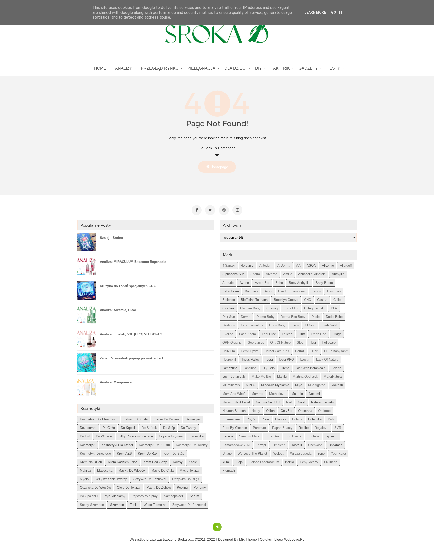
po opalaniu (89, 496)
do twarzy (188, 428)
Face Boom (247, 334)
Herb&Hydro (249, 351)
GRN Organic (232, 342)
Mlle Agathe (316, 385)
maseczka (104, 470)
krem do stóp (174, 453)
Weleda (278, 453)
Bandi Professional (291, 291)
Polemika (315, 419)
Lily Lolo (268, 368)
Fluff (301, 334)
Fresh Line (318, 334)
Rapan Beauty (282, 428)
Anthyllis (338, 274)
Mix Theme (248, 539)
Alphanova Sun (233, 274)
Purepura (259, 428)
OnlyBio (286, 411)
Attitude (228, 283)
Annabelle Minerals (312, 274)
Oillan (270, 411)
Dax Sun (228, 317)
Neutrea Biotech (234, 411)
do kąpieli (128, 428)
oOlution (330, 462)
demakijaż (193, 419)
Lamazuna (229, 368)
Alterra (255, 274)
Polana (297, 419)
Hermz (300, 351)
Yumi (226, 462)
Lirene (285, 368)
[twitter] (210, 210)
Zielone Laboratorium (264, 462)
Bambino (251, 291)
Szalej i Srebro (111, 238)
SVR (337, 428)
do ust (85, 436)
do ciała (108, 428)
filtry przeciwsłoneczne (135, 436)
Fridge (336, 334)
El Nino (310, 325)
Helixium (228, 351)
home (100, 68)
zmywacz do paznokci (189, 505)
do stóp (169, 428)
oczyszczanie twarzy (111, 479)
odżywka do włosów (95, 487)
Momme (257, 394)
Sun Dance (293, 436)
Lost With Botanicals (310, 368)
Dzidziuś (228, 325)
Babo (279, 283)
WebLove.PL (294, 539)
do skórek (149, 428)
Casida (322, 300)
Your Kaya (338, 453)
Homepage (218, 167)
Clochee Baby (250, 308)
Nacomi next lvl (268, 402)
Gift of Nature (280, 342)
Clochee (228, 308)
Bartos (316, 291)
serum (194, 496)
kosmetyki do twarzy (192, 445)
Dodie (315, 317)
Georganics (256, 342)
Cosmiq (272, 308)
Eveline (227, 334)
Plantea (280, 419)
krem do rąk (147, 453)
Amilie (287, 274)
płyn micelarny (114, 496)
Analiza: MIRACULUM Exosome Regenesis (133, 262)
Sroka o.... (186, 539)
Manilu (282, 376)
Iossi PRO (286, 359)
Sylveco (331, 436)
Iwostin (305, 359)
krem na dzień (91, 462)
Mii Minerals (231, 385)
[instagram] (237, 210)
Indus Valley (251, 359)
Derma (245, 317)
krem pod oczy (155, 462)
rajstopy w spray (144, 496)
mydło (84, 479)
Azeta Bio (262, 283)
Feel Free (269, 334)
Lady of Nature (327, 359)
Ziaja (239, 462)
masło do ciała (162, 470)
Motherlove (277, 394)
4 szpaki (228, 265)
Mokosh (337, 385)
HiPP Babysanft (336, 351)
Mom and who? (233, 394)
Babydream (230, 291)
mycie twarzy (190, 470)
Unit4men (335, 445)
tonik (134, 505)
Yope (321, 453)
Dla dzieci (235, 68)
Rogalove (321, 428)
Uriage (227, 453)
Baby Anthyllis (299, 283)
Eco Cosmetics (252, 325)
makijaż (85, 470)
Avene (244, 283)
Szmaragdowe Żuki (236, 445)
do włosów (104, 436)
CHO (307, 300)
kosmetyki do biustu (154, 445)
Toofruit (296, 445)
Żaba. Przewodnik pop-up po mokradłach (132, 358)
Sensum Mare (249, 436)
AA (298, 265)
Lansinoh (249, 368)
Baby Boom (324, 283)
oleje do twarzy (129, 487)
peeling (182, 487)
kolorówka (196, 436)
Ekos (295, 325)
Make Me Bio (261, 376)
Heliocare (329, 342)
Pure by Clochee (234, 428)
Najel (301, 402)
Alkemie (328, 265)
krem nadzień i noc (122, 462)
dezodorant (88, 428)
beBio (289, 462)
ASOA (311, 265)
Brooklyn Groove (286, 300)
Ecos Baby (277, 325)
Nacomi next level (236, 402)
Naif (289, 402)
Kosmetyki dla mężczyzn (98, 419)
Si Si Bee (272, 436)
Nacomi (314, 394)
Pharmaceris (231, 419)
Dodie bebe (334, 317)
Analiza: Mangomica (116, 382)
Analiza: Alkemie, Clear (118, 310)
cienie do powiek (166, 419)
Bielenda (228, 300)
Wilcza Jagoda (300, 453)
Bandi (268, 291)
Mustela (297, 394)
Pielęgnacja (201, 68)
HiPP (314, 351)
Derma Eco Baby (293, 317)
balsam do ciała (135, 419)
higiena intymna (171, 436)
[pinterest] (224, 210)
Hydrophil (229, 359)
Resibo (304, 428)
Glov (300, 342)
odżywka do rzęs (185, 479)
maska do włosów (131, 470)
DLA (334, 308)
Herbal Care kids (276, 351)
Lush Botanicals (234, 376)
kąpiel (193, 462)
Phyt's (251, 419)
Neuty (256, 411)
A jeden (265, 265)
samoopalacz (174, 496)
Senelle (227, 436)
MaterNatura (333, 376)
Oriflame (324, 411)
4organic (247, 265)
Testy (333, 68)
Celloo (337, 300)
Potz (331, 419)
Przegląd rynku (160, 68)
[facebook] (197, 210)
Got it (337, 12)
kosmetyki (87, 445)
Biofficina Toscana (254, 300)
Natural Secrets (322, 402)
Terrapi (261, 445)
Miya (298, 385)
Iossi (269, 359)
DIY (258, 68)
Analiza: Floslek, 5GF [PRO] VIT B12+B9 (131, 334)
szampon (117, 505)
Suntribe (313, 436)
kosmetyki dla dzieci (117, 445)
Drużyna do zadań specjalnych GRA (128, 286)
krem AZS (124, 453)
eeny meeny (309, 462)
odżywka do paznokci (149, 479)
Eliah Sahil (329, 325)
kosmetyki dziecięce (95, 453)
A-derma (283, 265)
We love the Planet (252, 453)
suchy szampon (92, 505)
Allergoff (346, 265)
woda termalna (155, 505)
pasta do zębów (159, 487)
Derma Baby (265, 317)
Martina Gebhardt (305, 376)
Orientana (305, 411)
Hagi (312, 342)
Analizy (123, 68)
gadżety (308, 68)
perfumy (200, 487)
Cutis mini (291, 308)
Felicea (287, 334)
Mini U (250, 385)
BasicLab (334, 291)
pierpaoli (228, 470)
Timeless (278, 445)
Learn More (315, 12)
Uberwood (315, 445)
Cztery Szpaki (314, 308)
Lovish (336, 368)
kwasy (178, 462)
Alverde (271, 274)
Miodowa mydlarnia (275, 385)
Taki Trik (280, 68)
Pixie (265, 419)
